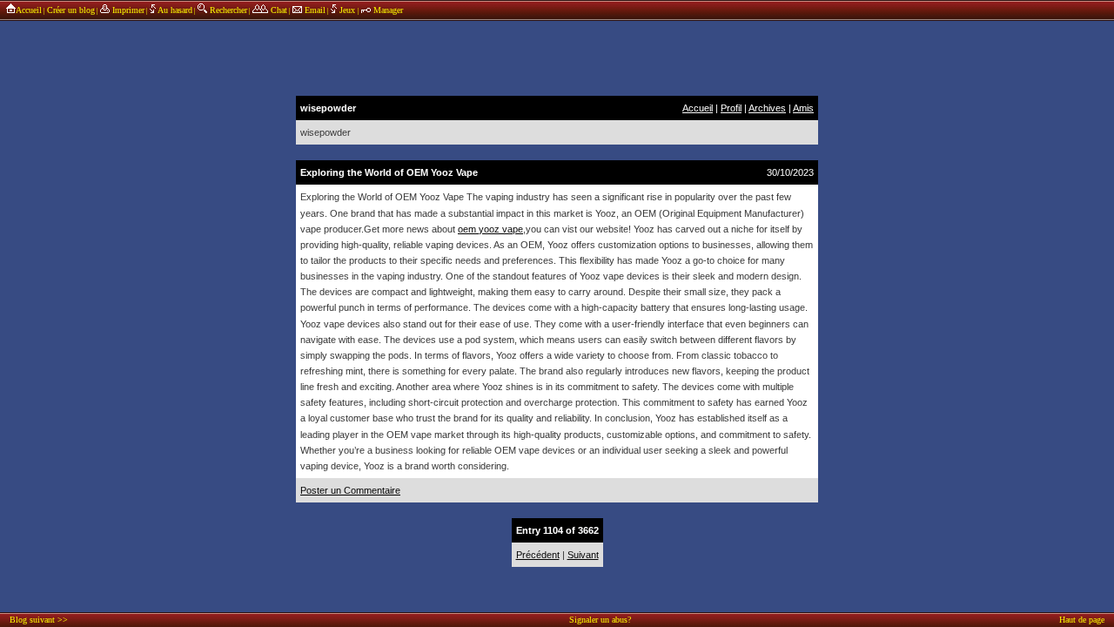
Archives (767, 108)
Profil (731, 108)
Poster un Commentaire (350, 490)
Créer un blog (71, 10)
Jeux (347, 10)
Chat (277, 10)
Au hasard (174, 10)
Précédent (538, 554)
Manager (387, 10)
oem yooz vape (490, 229)
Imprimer (127, 10)
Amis (803, 108)
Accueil (29, 10)
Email (313, 10)
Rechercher (227, 10)
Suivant (583, 554)
